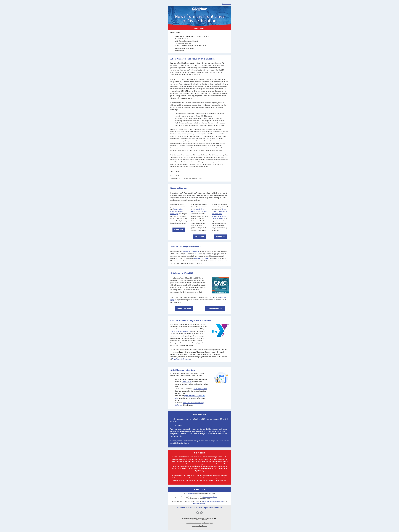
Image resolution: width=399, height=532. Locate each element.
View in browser (226, 4)
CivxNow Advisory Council (210, 497)
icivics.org (204, 519)
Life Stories (178, 425)
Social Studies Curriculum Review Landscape (176, 211)
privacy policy (209, 523)
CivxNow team (190, 494)
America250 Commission (190, 251)
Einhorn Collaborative (199, 503)
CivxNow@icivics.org (181, 443)
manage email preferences (199, 526)
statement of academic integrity (195, 523)
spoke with (200, 389)
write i (186, 382)
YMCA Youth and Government (180, 331)
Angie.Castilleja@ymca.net (181, 359)
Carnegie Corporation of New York (213, 501)
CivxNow (173, 419)
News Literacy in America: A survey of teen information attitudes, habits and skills (219, 213)
